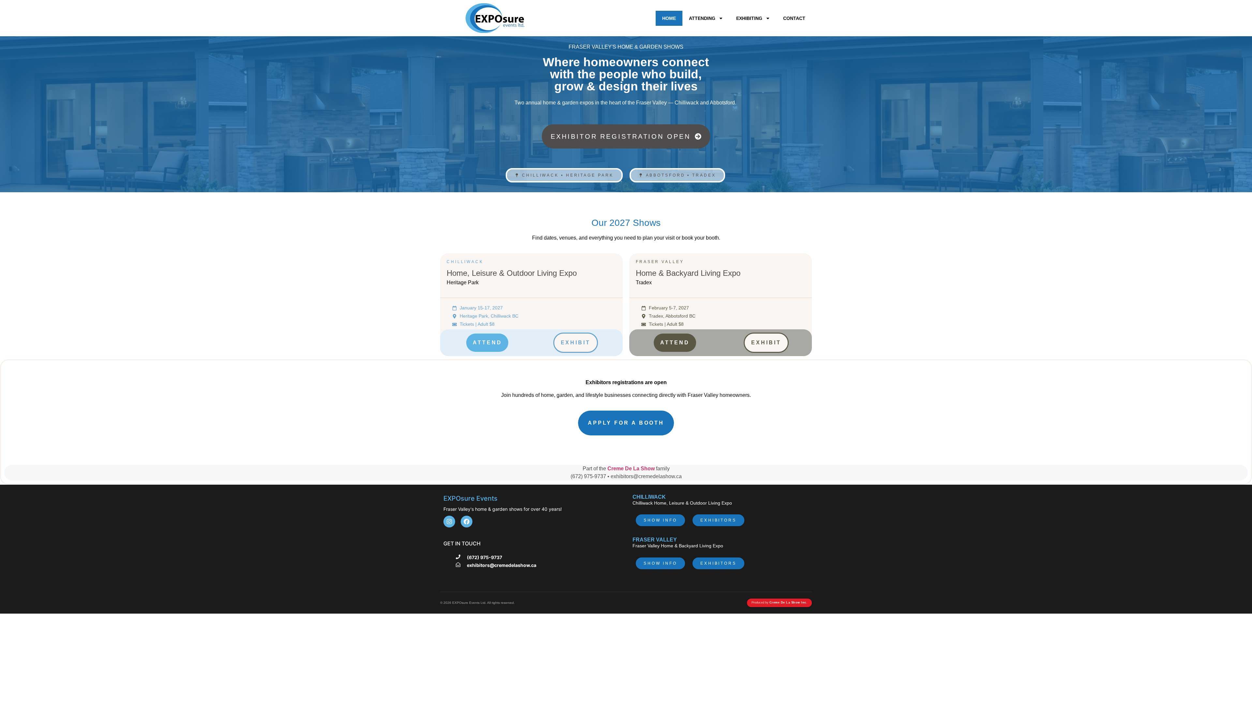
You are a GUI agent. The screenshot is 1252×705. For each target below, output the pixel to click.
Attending (702, 18)
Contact (794, 18)
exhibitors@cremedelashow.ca (501, 565)
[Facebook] (466, 521)
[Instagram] (449, 521)
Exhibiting (749, 18)
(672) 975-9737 (484, 557)
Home (669, 18)
